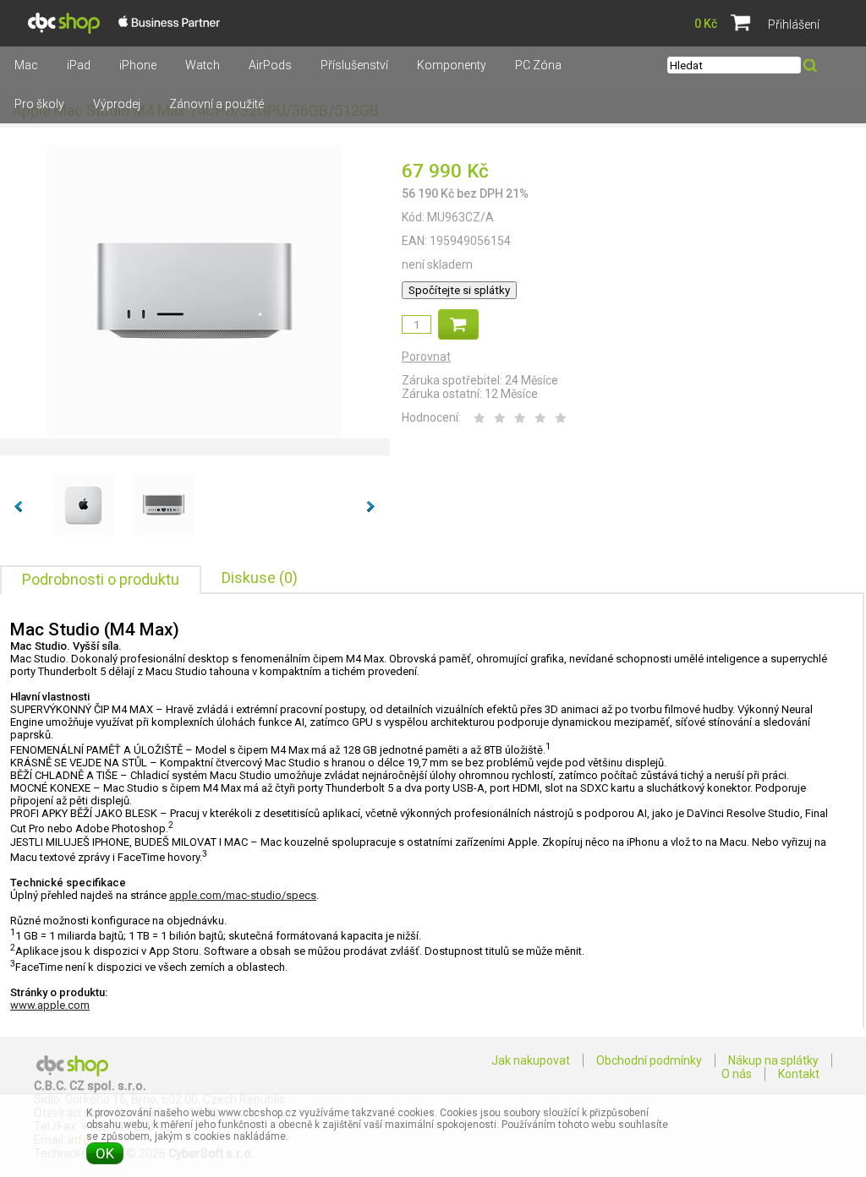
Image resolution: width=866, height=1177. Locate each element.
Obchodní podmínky (649, 1060)
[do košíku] (458, 324)
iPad (78, 65)
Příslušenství (354, 65)
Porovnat (426, 356)
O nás (736, 1074)
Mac (26, 65)
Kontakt (798, 1074)
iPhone (137, 65)
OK (105, 1153)
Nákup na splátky (773, 1060)
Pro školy (39, 104)
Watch (202, 65)
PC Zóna (538, 65)
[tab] (100, 579)
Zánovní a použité (216, 104)
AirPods (270, 65)
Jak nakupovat (530, 1060)
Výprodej (116, 104)
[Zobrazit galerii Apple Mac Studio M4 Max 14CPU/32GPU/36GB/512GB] (195, 435)
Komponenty (451, 65)
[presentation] (100, 580)
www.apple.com (50, 1005)
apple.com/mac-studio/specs (242, 895)
